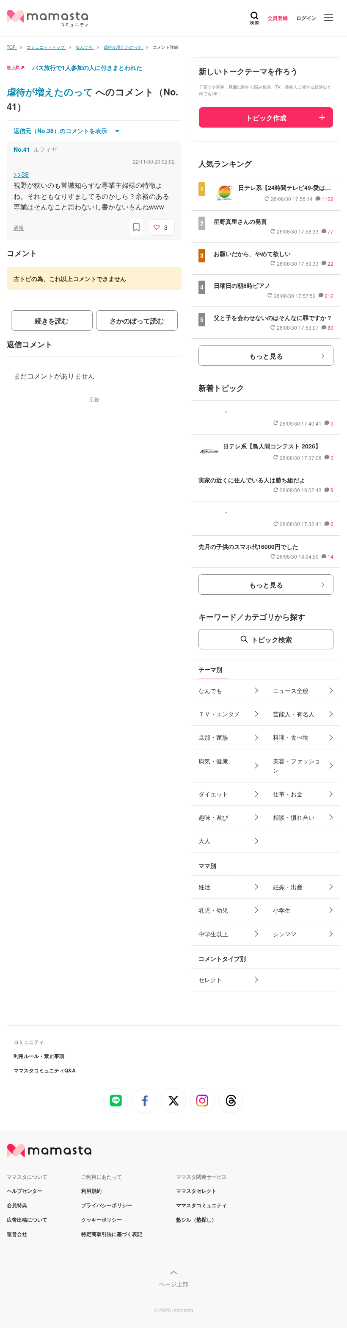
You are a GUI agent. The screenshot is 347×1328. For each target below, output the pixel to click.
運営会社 (17, 1233)
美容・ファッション (296, 765)
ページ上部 (173, 1284)
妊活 (204, 887)
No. (22, 149)
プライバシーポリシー (106, 1205)
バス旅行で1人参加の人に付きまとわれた (87, 67)
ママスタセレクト (196, 1190)
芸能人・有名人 (293, 714)
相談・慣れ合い (293, 817)
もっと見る (266, 356)
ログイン (306, 18)
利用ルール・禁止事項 (39, 1055)
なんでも (210, 690)
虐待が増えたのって (51, 91)
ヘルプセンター (24, 1190)
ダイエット (213, 794)
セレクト (210, 979)
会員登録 (277, 18)
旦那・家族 (213, 737)
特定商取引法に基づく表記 (111, 1233)
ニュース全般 (290, 690)
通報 (19, 227)
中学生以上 (213, 934)
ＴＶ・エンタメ (219, 714)
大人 (204, 840)
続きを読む (52, 321)
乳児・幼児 (213, 910)
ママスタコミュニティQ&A (45, 1070)
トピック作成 (266, 117)
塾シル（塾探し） (196, 1219)
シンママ (285, 934)
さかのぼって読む (137, 321)
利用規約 (91, 1190)
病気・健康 (213, 761)
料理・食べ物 (290, 737)
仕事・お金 (288, 794)
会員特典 (17, 1205)
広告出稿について (27, 1219)
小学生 (282, 910)
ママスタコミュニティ (201, 1205)
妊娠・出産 (288, 887)
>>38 (21, 174)
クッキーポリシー (101, 1219)
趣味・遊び (213, 817)
